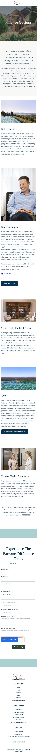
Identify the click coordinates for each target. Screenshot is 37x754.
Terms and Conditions (18, 700)
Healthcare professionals (18, 722)
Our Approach (18, 715)
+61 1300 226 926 (22, 563)
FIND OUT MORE (9, 283)
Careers (18, 693)
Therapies (18, 720)
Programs (19, 710)
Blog (18, 695)
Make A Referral (18, 742)
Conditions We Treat (19, 712)
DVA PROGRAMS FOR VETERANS (15, 431)
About (18, 688)
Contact (18, 698)
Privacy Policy (26, 749)
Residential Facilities (18, 717)
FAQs (18, 690)
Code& (19, 751)
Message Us (18, 734)
